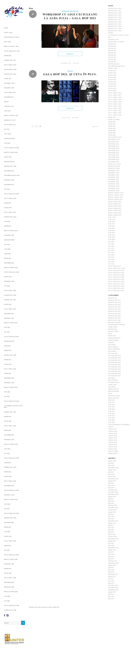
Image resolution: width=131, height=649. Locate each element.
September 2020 (113, 539)
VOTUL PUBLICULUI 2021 (11, 336)
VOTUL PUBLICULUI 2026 (11, 605)
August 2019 (112, 550)
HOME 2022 (7, 373)
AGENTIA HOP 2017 (114, 300)
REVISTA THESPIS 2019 (11, 230)
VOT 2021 (7, 332)
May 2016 (111, 598)
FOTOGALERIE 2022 (114, 367)
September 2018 (113, 563)
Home (6, 28)
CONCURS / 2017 (9, 106)
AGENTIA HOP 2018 (114, 302)
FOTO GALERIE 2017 (114, 356)
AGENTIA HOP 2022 (114, 311)
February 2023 (112, 505)
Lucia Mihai (111, 387)
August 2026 (112, 461)
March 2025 (111, 476)
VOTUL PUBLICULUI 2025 (11, 555)
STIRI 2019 (7, 221)
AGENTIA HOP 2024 (114, 316)
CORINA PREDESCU (114, 338)
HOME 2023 (7, 463)
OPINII (110, 393)
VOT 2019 (7, 244)
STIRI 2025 (7, 532)
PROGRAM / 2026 (9, 587)
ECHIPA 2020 (7, 277)
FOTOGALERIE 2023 (114, 369)
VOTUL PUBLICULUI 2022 (11, 401)
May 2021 (111, 530)
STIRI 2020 (7, 249)
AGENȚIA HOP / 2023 (10, 412)
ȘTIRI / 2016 (7, 42)
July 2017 (111, 578)
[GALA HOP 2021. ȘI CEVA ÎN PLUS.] (70, 91)
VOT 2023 (7, 453)
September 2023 (113, 494)
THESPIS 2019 (112, 433)
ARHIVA (6, 102)
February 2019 (112, 561)
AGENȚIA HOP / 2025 (10, 518)
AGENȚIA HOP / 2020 (10, 295)
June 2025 (111, 474)
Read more (70, 54)
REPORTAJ (111, 400)
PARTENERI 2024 (9, 485)
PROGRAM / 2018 (9, 180)
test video (7, 134)
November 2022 (113, 507)
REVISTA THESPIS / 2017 (11, 115)
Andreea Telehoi (113, 331)
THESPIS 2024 (112, 444)
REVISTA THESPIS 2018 (11, 152)
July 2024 (111, 483)
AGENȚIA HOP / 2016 (10, 74)
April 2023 (111, 503)
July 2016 (111, 594)
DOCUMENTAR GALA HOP (11, 175)
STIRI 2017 (111, 402)
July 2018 (111, 567)
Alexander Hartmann (114, 322)
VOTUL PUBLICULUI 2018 (11, 148)
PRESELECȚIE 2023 (114, 396)
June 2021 (111, 527)
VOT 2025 (7, 550)
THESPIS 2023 (112, 442)
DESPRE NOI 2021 (9, 341)
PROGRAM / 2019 (9, 235)
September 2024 (113, 479)
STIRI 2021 (7, 327)
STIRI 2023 (7, 449)
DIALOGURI (111, 345)
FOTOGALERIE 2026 (114, 376)
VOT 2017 (7, 129)
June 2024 (111, 485)
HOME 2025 (7, 545)
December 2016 (113, 585)
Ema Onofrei (112, 351)
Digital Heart (56, 607)
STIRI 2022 (7, 392)
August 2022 (112, 512)
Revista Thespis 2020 (11, 267)
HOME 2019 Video (9, 240)
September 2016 (113, 590)
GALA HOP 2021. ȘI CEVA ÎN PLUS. (70, 74)
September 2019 (113, 547)
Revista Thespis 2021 (11, 323)
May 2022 (111, 519)
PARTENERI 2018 (9, 171)
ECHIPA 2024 (7, 476)
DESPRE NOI (7, 55)
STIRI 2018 (7, 143)
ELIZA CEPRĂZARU (114, 349)
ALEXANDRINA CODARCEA (116, 325)
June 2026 (111, 465)
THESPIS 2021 (112, 438)
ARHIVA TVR (112, 336)
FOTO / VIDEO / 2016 (10, 65)
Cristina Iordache (113, 340)
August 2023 (112, 496)
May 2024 (111, 488)
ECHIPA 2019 (7, 207)
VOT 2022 (7, 396)
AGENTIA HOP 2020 (114, 307)
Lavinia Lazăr (112, 385)
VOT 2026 (7, 601)
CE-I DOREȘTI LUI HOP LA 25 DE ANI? (13, 406)
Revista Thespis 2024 (11, 499)
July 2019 (111, 552)
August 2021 (112, 523)
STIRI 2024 (7, 504)
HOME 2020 (7, 254)
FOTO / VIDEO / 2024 (10, 481)
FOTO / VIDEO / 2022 (10, 369)
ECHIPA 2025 (7, 536)
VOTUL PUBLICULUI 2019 (11, 194)
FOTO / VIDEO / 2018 (10, 198)
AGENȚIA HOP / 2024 (10, 467)
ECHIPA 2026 (7, 573)
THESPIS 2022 (112, 440)
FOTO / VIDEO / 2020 (10, 290)
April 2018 (111, 572)
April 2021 (111, 532)
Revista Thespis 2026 (11, 591)
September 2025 (113, 468)
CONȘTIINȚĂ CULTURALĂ (11, 37)
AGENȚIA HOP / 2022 (10, 355)
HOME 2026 (112, 135)
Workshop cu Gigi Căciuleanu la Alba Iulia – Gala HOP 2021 (70, 16)
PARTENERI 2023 (9, 435)
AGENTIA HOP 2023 (114, 313)
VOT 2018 (7, 189)
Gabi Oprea (111, 378)
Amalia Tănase (112, 327)
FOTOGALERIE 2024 (114, 371)
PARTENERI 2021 (9, 313)
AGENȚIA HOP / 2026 (10, 610)
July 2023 (111, 499)
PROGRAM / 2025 (9, 564)
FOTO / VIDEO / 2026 (10, 578)
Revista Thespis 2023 (11, 444)
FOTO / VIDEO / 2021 (10, 309)
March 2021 (111, 534)
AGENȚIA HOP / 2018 (10, 166)
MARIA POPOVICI (113, 389)
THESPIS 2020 (112, 436)
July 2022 (111, 514)
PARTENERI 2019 (9, 184)
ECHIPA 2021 (7, 304)
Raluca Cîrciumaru (113, 398)
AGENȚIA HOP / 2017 (10, 60)
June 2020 (111, 545)
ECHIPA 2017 (7, 78)
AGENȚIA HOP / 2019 (10, 217)
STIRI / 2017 (7, 111)
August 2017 (112, 576)
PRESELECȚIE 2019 (9, 161)
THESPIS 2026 (112, 449)
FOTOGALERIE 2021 (67, 11)
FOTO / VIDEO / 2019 (10, 212)
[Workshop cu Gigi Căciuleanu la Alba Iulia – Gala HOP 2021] (70, 36)
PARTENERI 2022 (9, 378)
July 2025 (111, 472)
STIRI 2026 (7, 596)
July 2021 (111, 525)
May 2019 (111, 556)
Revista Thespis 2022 (11, 387)
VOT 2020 (7, 286)
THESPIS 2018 (112, 431)
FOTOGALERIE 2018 (114, 358)
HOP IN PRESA (112, 380)
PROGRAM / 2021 (9, 318)
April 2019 (111, 559)
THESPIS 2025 (112, 447)
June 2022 (111, 516)
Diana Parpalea (113, 347)
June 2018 (111, 570)
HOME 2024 (7, 430)
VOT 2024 (7, 509)
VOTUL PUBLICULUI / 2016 (12, 51)
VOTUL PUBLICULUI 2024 (11, 490)
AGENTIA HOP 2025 (114, 318)
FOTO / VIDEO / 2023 (10, 426)
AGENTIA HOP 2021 (114, 309)
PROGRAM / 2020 (9, 281)
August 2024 (112, 481)
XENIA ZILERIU (112, 453)
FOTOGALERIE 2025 (114, 373)
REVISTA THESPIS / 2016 (11, 46)
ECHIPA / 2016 (8, 32)
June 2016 (111, 596)
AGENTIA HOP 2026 (114, 320)
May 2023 (111, 501)
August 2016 (112, 592)
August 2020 (112, 541)
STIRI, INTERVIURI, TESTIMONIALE (119, 424)
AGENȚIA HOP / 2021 (10, 300)
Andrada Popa (112, 329)
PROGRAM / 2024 (9, 495)
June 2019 (111, 554)
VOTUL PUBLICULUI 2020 (11, 272)
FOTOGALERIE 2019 (114, 360)
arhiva (110, 333)
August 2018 (112, 565)
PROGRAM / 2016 (9, 88)
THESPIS (110, 427)
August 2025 (112, 470)
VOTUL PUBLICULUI (10, 124)
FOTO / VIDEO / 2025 (10, 541)
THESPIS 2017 (112, 429)
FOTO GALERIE (113, 353)
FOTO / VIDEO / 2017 (10, 92)
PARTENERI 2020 (9, 263)
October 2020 (112, 536)
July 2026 (111, 463)
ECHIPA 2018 (7, 157)
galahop (76, 63)
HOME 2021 (7, 346)
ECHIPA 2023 (7, 421)
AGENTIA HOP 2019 (114, 305)
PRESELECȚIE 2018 (9, 138)
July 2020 (111, 543)
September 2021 (113, 521)
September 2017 (113, 574)
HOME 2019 (7, 203)
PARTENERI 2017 (9, 97)
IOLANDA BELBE (113, 382)
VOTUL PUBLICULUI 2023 (11, 458)
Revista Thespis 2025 (11, 559)
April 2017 (111, 583)
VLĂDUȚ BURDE (113, 451)
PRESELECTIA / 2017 (10, 120)
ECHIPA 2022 (7, 364)
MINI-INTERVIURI (113, 391)
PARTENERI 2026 (9, 582)
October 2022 (112, 510)
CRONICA (111, 342)
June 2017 (111, 581)
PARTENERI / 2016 (9, 83)
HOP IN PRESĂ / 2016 (10, 69)
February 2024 (112, 490)
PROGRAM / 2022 (9, 382)
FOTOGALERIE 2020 (114, 362)
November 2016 (113, 587)
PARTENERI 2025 (9, 522)
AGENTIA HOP (112, 298)
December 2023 (113, 492)
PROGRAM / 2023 (9, 439)
